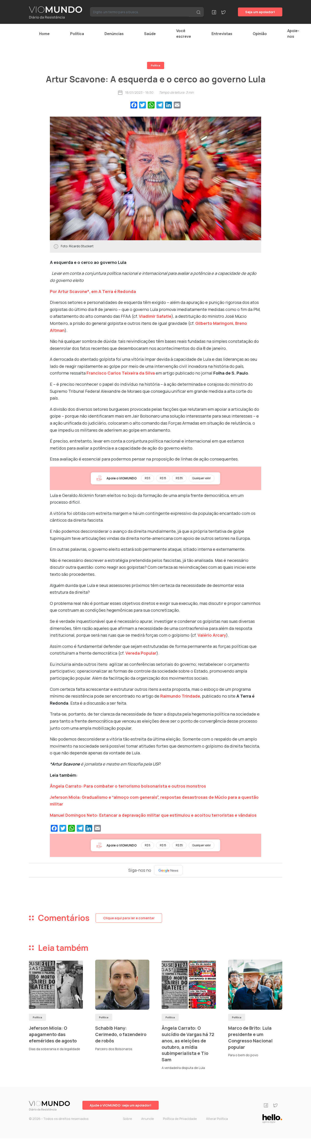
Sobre (127, 1118)
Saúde (150, 33)
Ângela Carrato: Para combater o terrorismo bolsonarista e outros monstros (128, 786)
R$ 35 (179, 478)
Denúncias (114, 33)
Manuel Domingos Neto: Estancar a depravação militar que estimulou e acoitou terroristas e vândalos (153, 815)
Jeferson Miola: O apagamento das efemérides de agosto (53, 1034)
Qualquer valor (201, 478)
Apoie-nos (293, 33)
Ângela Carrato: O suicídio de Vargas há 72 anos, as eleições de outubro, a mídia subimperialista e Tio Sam (188, 1044)
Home (44, 33)
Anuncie (147, 1118)
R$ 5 (147, 478)
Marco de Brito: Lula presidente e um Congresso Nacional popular (250, 1037)
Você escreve (183, 33)
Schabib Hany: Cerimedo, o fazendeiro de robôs (120, 1034)
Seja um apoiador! (260, 12)
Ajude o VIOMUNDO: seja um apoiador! (120, 1105)
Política (77, 33)
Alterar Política (217, 1118)
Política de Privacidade (180, 1118)
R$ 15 (163, 478)
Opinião (260, 33)
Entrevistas (222, 33)
